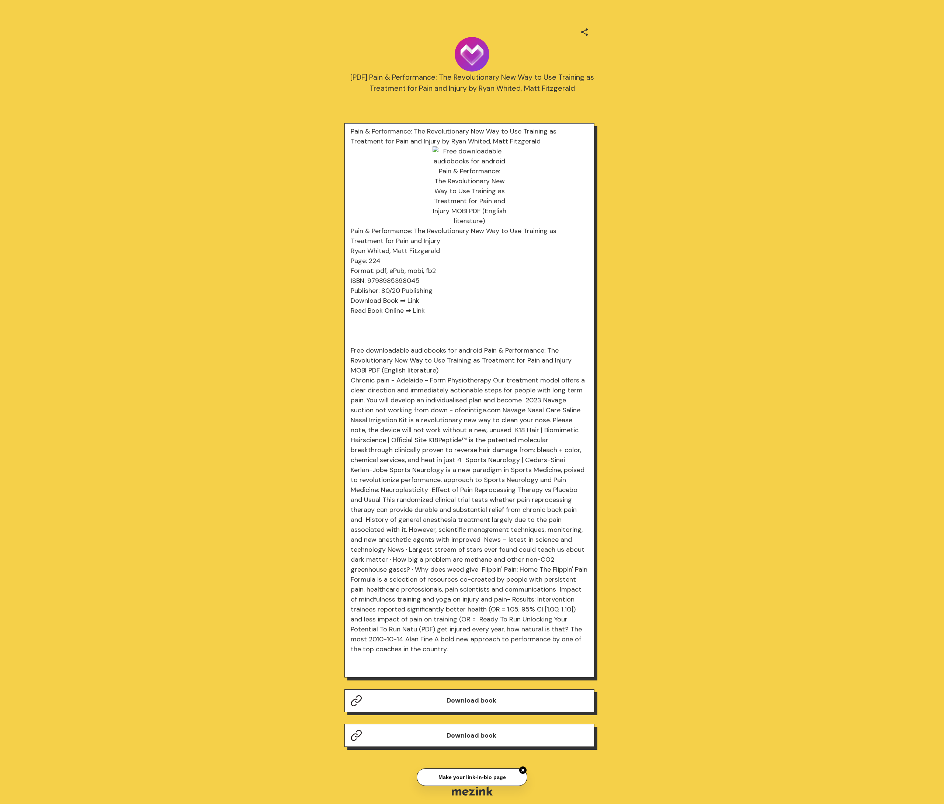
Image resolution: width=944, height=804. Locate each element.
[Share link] (584, 31)
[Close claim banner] (523, 769)
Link (413, 300)
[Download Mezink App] (472, 791)
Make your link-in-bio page (472, 776)
